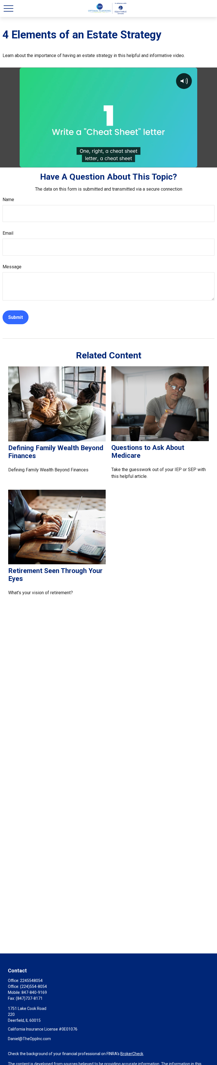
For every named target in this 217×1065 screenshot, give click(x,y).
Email (8, 233)
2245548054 (31, 980)
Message (12, 266)
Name (8, 199)
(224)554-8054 (33, 986)
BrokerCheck (131, 1053)
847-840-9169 (34, 992)
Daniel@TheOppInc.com (29, 1038)
